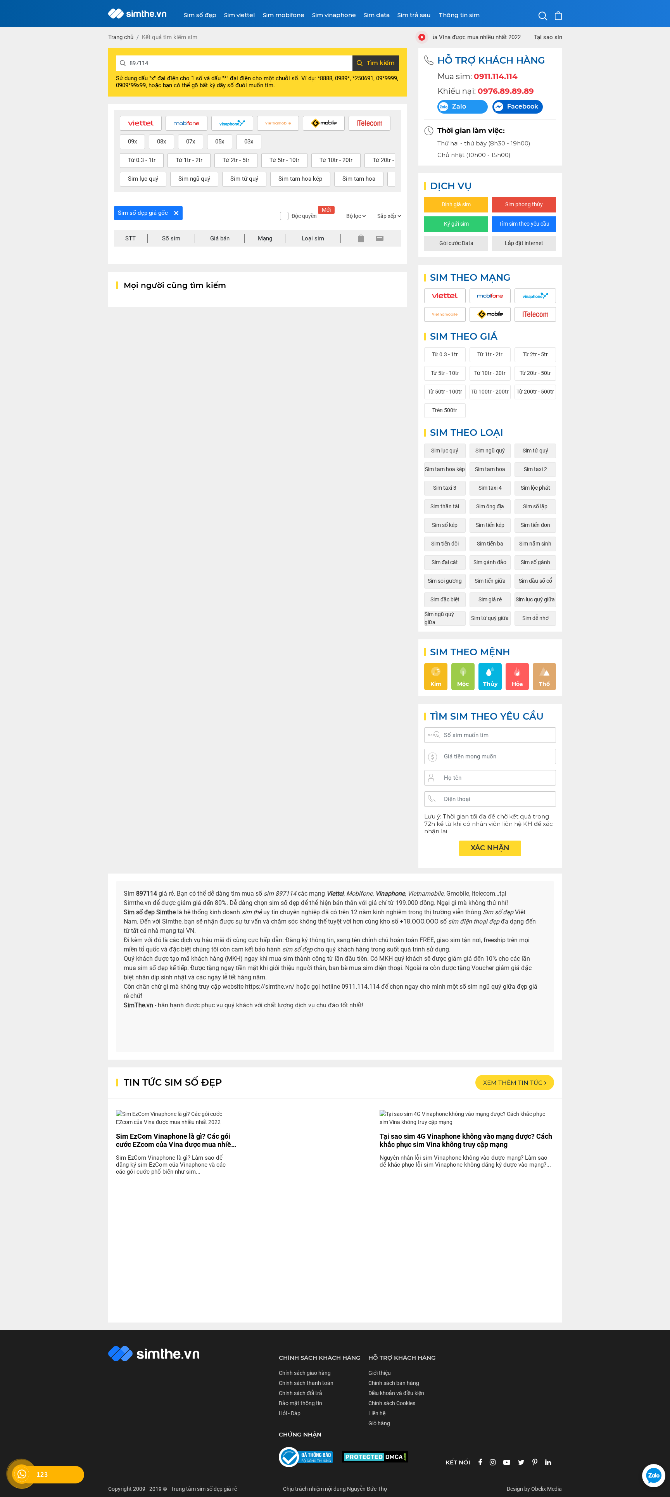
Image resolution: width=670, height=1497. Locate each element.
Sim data (377, 15)
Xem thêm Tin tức (512, 1082)
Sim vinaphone (334, 15)
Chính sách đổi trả (300, 1393)
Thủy (490, 683)
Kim (436, 683)
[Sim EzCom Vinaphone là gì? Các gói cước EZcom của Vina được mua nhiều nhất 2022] (176, 1120)
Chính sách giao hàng (305, 1373)
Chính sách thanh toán (306, 1383)
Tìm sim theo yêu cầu (524, 224)
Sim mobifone (283, 15)
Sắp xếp (387, 216)
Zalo (459, 106)
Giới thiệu (379, 1373)
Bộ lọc (354, 216)
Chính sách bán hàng (393, 1383)
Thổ (544, 683)
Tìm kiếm (381, 62)
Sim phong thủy (524, 204)
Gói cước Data (456, 243)
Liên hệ (376, 1413)
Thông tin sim (459, 15)
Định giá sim (456, 204)
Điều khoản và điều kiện (396, 1393)
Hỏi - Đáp (289, 1413)
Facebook (522, 106)
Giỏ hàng (379, 1423)
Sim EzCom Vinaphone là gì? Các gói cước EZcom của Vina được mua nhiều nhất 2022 (175, 1140)
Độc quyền (311, 215)
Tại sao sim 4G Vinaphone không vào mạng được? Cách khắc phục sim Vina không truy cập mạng (466, 1140)
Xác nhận (490, 848)
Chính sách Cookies (391, 1403)
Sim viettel (239, 15)
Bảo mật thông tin (300, 1403)
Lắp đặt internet (524, 243)
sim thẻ (252, 912)
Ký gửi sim (456, 224)
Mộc (463, 683)
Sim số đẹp (200, 15)
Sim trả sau (414, 15)
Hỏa (517, 683)
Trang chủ (120, 37)
